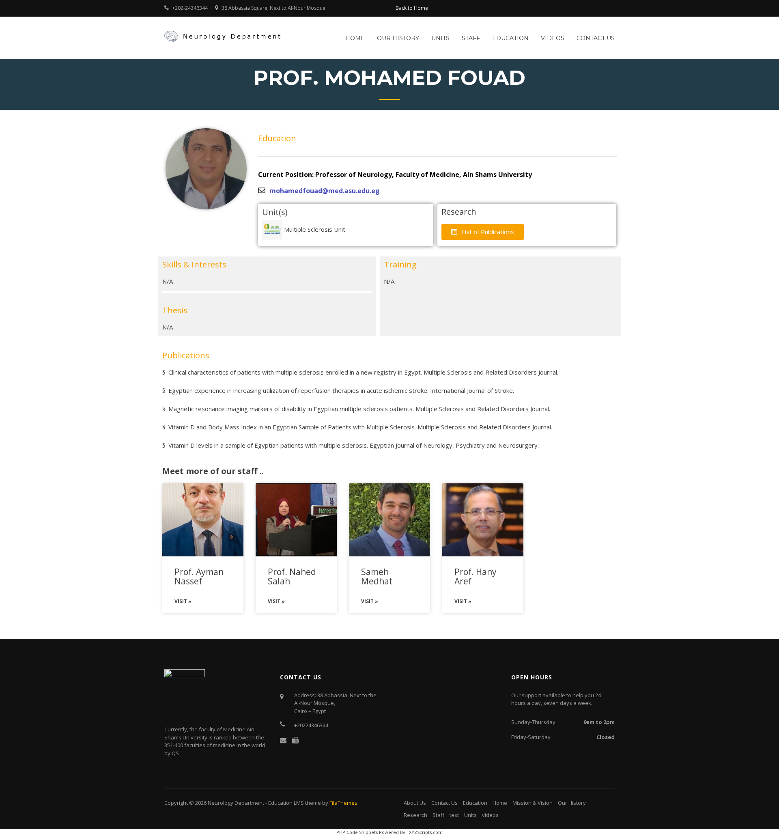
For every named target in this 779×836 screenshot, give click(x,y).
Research (415, 815)
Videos (552, 38)
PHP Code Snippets (357, 832)
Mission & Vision (532, 802)
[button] (482, 232)
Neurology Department (236, 802)
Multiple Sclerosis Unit (313, 229)
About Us (415, 802)
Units (440, 38)
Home (355, 38)
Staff (471, 38)
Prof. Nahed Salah (292, 576)
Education (510, 38)
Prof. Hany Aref (475, 576)
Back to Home (412, 7)
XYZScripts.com (426, 832)
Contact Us (596, 38)
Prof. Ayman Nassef (199, 576)
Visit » (183, 601)
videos (490, 815)
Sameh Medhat (377, 576)
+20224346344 (311, 725)
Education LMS (286, 802)
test (454, 815)
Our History (398, 38)
